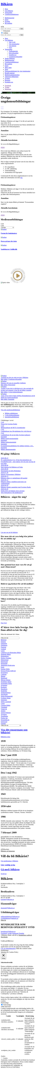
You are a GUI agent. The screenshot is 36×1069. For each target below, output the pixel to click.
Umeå (3, 703)
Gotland (3, 649)
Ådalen (3, 711)
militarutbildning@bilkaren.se (10, 916)
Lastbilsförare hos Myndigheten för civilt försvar (16, 430)
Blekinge (3, 640)
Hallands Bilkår (6, 654)
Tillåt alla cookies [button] (21, 948)
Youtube (21, 933)
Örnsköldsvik (5, 720)
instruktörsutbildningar (12, 417)
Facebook (8, 85)
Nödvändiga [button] (5, 1003)
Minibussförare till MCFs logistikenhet (13, 426)
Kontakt (7, 21)
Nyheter (7, 78)
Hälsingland (4, 660)
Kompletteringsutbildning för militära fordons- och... (17, 445)
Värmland (4, 707)
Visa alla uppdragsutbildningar (10, 410)
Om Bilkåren (9, 11)
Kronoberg (4, 672)
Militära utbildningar (11, 413)
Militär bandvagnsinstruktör (9, 437)
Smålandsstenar (6, 692)
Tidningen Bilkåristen (11, 77)
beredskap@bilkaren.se (8, 931)
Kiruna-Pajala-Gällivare (8, 671)
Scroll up (3, 874)
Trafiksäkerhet (13, 51)
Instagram (8, 89)
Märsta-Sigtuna (5, 680)
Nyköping (4, 685)
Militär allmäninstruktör (8, 448)
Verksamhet (8, 12)
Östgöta (3, 723)
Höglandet (4, 663)
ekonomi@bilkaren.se (8, 908)
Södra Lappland (6, 702)
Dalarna (3, 642)
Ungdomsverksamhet (15, 57)
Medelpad (4, 678)
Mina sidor (8, 67)
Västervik (4, 709)
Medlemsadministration (12, 75)
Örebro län (4, 718)
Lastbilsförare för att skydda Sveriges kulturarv (15, 434)
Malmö (3, 676)
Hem (6, 9)
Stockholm (4, 694)
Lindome (3, 674)
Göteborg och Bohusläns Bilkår (11, 652)
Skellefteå (4, 691)
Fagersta (3, 647)
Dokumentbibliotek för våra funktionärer (17, 71)
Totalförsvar (12, 55)
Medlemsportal (9, 18)
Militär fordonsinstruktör (8, 441)
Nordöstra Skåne (6, 682)
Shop (6, 69)
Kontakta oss (9, 82)
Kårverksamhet (13, 53)
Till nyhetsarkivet (6, 492)
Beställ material (9, 73)
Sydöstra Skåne (6, 698)
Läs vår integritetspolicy (8, 948)
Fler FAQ (4, 623)
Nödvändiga (7, 1005)
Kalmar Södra (5, 669)
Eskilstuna (4, 645)
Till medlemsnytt (17, 492)
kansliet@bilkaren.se (7, 899)
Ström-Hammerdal (6, 696)
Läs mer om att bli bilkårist (9, 532)
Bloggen (7, 80)
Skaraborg (4, 689)
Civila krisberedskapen (12, 415)
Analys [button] (3, 1056)
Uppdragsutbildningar (12, 14)
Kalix (2, 667)
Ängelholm (4, 716)
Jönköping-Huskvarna (8, 665)
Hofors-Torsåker (6, 658)
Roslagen (4, 687)
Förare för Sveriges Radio (9, 423)
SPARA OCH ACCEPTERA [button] (10, 1067)
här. (21, 177)
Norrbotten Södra (6, 683)
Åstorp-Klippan (6, 712)
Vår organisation (14, 44)
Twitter (7, 87)
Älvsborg (4, 714)
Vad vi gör (12, 42)
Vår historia (12, 46)
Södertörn (4, 700)
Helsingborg (5, 656)
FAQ (10, 47)
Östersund (4, 722)
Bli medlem (8, 23)
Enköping (4, 643)
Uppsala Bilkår (5, 705)
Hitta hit (3, 920)
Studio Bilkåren (10, 58)
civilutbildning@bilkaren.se (9, 918)
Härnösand (4, 662)
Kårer (6, 20)
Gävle (3, 651)
